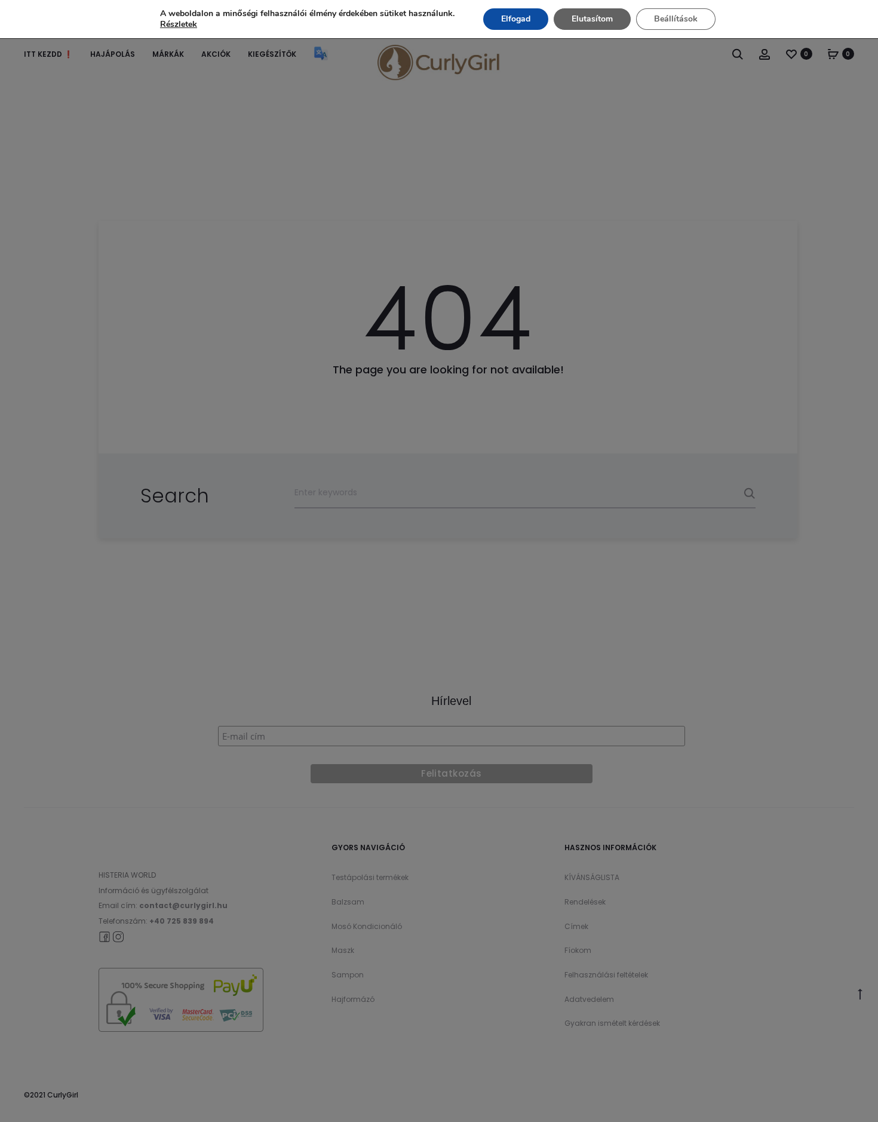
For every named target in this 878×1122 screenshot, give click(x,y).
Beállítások (676, 18)
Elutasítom (592, 18)
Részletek (178, 24)
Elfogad (515, 18)
